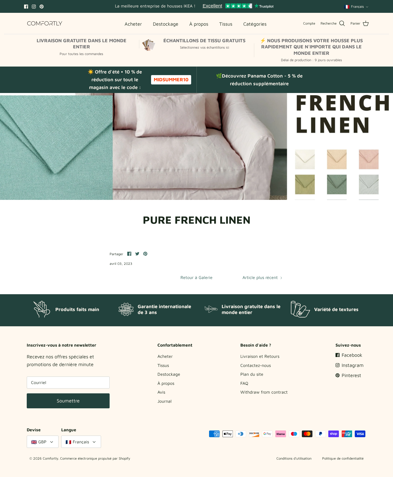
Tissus (163, 365)
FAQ (244, 383)
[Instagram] (34, 7)
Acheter (165, 356)
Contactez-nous (255, 365)
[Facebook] (26, 7)
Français (357, 6)
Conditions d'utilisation (293, 458)
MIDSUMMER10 (171, 79)
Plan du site (251, 374)
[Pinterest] (42, 7)
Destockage (168, 374)
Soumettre (68, 401)
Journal (164, 401)
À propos (165, 383)
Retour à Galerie (196, 277)
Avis (161, 392)
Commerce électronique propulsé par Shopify (95, 458)
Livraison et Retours (259, 356)
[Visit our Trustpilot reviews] (238, 6)
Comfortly (50, 458)
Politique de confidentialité (343, 458)
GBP (42, 441)
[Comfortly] (45, 23)
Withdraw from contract (264, 392)
